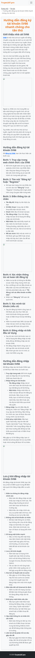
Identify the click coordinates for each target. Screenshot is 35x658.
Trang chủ (4, 9)
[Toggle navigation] (31, 3)
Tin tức (12, 9)
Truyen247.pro (7, 2)
